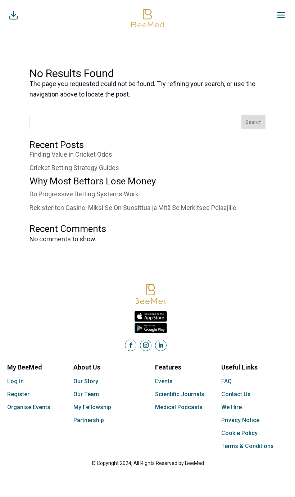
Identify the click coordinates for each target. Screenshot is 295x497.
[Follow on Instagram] (145, 345)
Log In (15, 381)
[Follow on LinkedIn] (161, 345)
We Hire (231, 407)
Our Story (85, 381)
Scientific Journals (179, 394)
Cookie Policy (239, 433)
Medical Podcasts (179, 407)
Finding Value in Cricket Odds (71, 154)
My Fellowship (92, 407)
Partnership (88, 420)
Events (164, 381)
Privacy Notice (240, 420)
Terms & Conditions (247, 446)
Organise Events (28, 407)
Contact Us (236, 394)
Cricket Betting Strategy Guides (74, 167)
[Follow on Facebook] (130, 345)
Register (18, 394)
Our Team (86, 394)
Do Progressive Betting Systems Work (84, 194)
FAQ (226, 381)
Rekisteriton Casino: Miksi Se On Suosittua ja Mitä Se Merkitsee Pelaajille (133, 207)
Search (253, 122)
